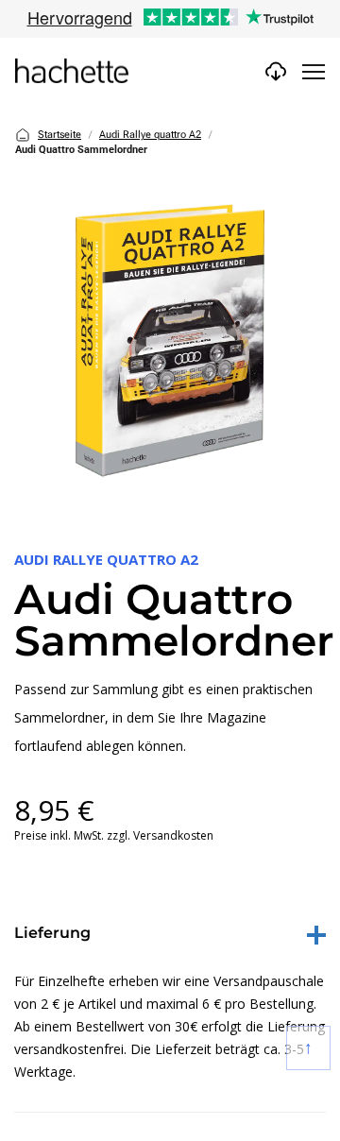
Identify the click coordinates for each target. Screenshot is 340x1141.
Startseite (59, 134)
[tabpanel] (170, 341)
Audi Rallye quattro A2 (150, 134)
